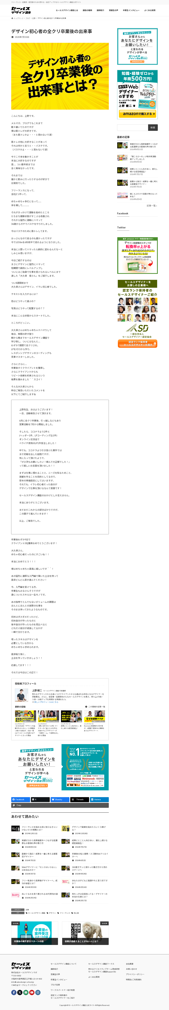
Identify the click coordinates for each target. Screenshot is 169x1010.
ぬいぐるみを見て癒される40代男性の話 (40, 894)
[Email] (26, 992)
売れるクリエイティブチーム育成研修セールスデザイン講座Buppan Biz (104, 970)
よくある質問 (93, 977)
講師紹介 (54, 969)
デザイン (52, 913)
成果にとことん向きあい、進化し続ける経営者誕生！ (71, 727)
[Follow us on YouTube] (31, 992)
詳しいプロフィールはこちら (46, 702)
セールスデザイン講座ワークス (101, 964)
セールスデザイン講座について (64, 964)
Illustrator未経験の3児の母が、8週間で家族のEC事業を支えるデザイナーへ (94, 728)
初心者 (76, 913)
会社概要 (129, 964)
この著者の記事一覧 (96, 707)
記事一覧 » (152, 205)
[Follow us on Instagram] (38, 992)
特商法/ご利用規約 (133, 979)
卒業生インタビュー (29, 721)
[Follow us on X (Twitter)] (19, 992)
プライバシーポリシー (135, 974)
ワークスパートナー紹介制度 (63, 990)
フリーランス (65, 913)
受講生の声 (55, 974)
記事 (80, 721)
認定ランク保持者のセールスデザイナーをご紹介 (63, 996)
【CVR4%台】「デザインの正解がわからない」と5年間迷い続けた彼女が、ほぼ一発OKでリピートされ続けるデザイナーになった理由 (25, 730)
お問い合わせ (131, 969)
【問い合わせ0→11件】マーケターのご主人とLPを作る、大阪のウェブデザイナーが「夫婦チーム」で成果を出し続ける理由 (48, 730)
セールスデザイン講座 (36, 913)
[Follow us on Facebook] (14, 992)
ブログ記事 (55, 985)
